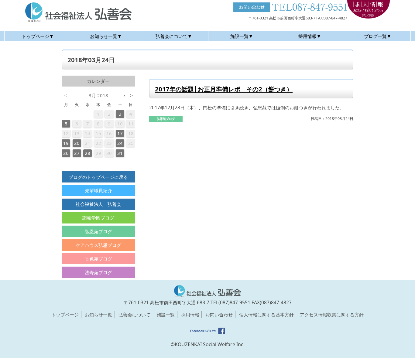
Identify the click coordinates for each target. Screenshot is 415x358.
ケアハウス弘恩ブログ (98, 245)
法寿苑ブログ (98, 272)
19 (66, 143)
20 (77, 143)
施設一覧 (165, 314)
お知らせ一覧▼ (106, 36)
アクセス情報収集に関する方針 (332, 314)
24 (120, 143)
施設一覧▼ (241, 36)
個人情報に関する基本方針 (266, 314)
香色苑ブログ (98, 258)
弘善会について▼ (174, 36)
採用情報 (190, 314)
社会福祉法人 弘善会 (98, 204)
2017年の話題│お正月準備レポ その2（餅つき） (224, 89)
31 (120, 153)
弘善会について (134, 314)
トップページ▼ (38, 36)
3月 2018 (98, 95)
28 (87, 153)
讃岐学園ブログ (98, 217)
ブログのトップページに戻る (98, 177)
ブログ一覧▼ (377, 36)
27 (77, 153)
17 (120, 133)
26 (66, 153)
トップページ (65, 314)
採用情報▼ (309, 36)
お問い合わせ (219, 314)
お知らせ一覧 (98, 314)
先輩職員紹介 (98, 190)
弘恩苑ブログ (98, 231)
